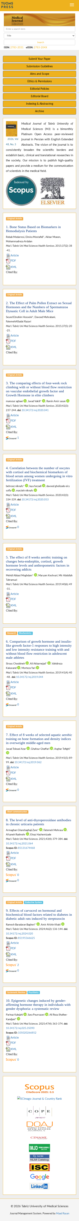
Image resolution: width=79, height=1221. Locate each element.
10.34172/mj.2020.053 (35, 499)
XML (14, 267)
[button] (11, 191)
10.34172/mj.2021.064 (19, 843)
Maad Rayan (62, 1213)
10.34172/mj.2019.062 (28, 762)
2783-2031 (17, 47)
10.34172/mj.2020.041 (35, 410)
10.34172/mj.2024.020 (19, 934)
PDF (13, 260)
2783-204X (40, 47)
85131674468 (26, 848)
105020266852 (27, 1033)
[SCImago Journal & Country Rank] (39, 1098)
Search (40, 42)
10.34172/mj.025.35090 (20, 1028)
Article (15, 255)
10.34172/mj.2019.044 (29, 677)
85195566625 (26, 938)
